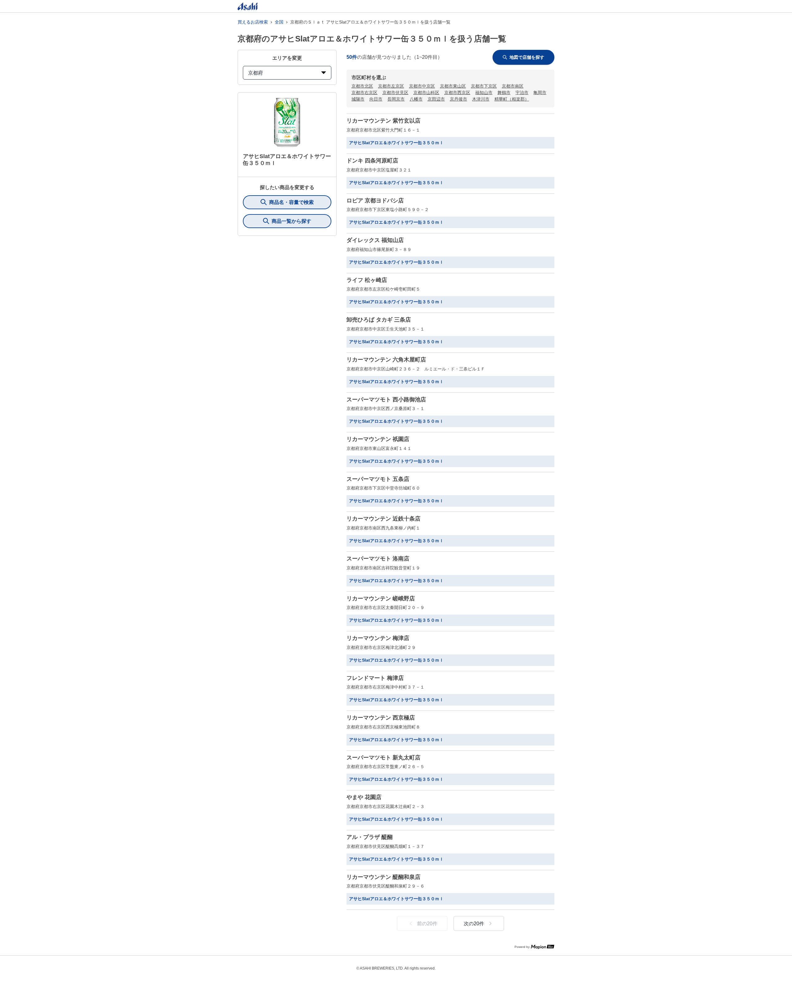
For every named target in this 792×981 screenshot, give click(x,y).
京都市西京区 (457, 92)
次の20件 (474, 923)
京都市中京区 (422, 86)
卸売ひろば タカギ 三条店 (378, 320)
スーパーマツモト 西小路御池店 (386, 399)
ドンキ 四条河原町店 (372, 161)
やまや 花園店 (363, 797)
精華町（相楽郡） (511, 99)
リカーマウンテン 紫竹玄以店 (383, 121)
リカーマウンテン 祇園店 (377, 439)
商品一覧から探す (291, 221)
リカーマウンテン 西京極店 (380, 718)
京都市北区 (362, 86)
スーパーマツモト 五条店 (377, 479)
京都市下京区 (484, 86)
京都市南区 (512, 86)
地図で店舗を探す (527, 57)
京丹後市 (458, 99)
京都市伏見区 (395, 92)
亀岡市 (539, 92)
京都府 (255, 73)
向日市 (375, 99)
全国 (279, 21)
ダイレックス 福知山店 (375, 240)
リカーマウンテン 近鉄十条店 (383, 519)
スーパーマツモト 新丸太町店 (383, 757)
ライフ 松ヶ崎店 (366, 280)
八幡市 (416, 99)
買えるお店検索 (253, 21)
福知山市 (484, 92)
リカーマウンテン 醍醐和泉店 (383, 877)
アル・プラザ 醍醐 (369, 837)
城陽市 (357, 99)
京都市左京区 (391, 86)
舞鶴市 (503, 92)
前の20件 (427, 923)
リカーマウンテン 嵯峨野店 (380, 598)
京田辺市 (436, 99)
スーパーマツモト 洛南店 (377, 558)
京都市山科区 (426, 92)
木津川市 (480, 99)
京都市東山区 (453, 86)
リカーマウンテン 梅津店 (377, 638)
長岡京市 (396, 99)
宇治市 (521, 92)
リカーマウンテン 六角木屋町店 (386, 360)
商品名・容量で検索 (291, 202)
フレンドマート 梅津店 (375, 678)
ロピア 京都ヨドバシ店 (375, 200)
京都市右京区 (364, 92)
